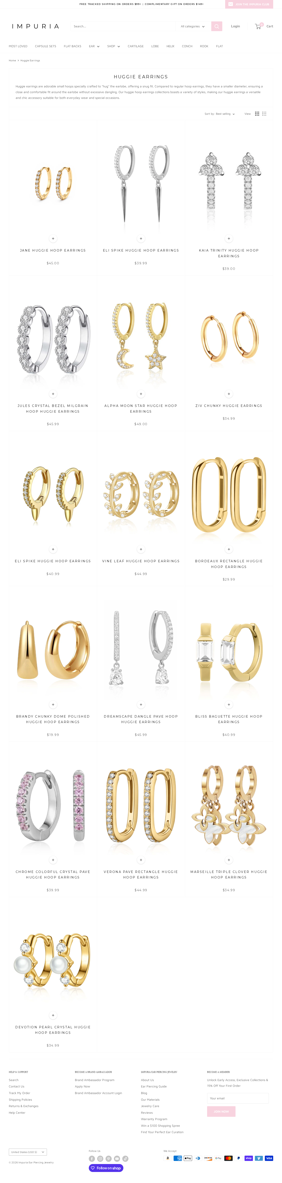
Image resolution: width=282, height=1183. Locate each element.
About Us (147, 1080)
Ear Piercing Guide (154, 1086)
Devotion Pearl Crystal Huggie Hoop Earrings (53, 1030)
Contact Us (16, 1086)
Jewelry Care (150, 1106)
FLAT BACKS (72, 46)
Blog (144, 1093)
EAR (92, 46)
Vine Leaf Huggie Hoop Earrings (141, 561)
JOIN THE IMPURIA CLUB (252, 4)
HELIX (170, 46)
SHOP (111, 46)
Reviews (147, 1112)
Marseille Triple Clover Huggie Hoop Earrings (229, 874)
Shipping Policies (20, 1099)
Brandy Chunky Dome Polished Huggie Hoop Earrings (53, 719)
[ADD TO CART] (53, 239)
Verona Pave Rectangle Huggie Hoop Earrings (141, 874)
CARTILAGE (136, 46)
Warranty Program (154, 1119)
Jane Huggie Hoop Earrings (53, 250)
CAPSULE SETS (45, 46)
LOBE (155, 46)
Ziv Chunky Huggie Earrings (229, 406)
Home (12, 60)
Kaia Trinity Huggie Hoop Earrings (229, 253)
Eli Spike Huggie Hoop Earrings (141, 250)
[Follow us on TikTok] (125, 1159)
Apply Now (82, 1086)
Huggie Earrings (30, 60)
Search (14, 1080)
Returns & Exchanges (23, 1106)
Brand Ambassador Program (94, 1080)
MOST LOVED (18, 46)
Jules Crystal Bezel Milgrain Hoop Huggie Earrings (53, 408)
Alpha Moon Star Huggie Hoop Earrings (140, 408)
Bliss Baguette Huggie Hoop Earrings (229, 719)
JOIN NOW (221, 1111)
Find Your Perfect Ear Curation (162, 1132)
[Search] (216, 26)
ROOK (204, 46)
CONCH (187, 46)
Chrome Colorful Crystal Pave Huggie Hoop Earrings (53, 874)
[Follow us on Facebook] (92, 1159)
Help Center (17, 1112)
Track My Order (19, 1093)
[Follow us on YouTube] (117, 1159)
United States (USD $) (24, 1152)
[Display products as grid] (257, 114)
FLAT (219, 46)
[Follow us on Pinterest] (109, 1159)
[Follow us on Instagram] (100, 1159)
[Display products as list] (264, 114)
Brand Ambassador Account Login (98, 1093)
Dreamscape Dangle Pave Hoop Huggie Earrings (141, 719)
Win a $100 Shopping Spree (160, 1125)
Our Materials (150, 1099)
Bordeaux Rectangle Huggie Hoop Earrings (229, 564)
